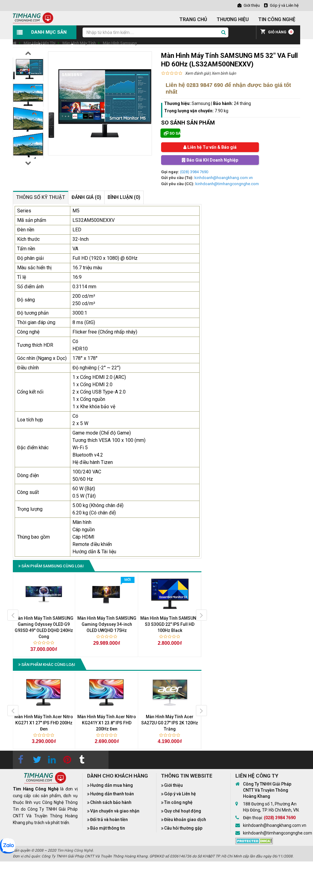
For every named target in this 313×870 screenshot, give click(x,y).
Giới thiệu (173, 785)
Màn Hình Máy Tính (79, 43)
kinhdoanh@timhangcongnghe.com (227, 183)
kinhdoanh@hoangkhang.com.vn (223, 177)
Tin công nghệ (178, 802)
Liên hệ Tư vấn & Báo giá (211, 147)
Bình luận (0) (124, 197)
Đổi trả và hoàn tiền (109, 819)
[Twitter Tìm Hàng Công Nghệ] (36, 760)
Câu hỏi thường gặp (183, 828)
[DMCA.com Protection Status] (254, 840)
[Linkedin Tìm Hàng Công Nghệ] (51, 760)
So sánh (174, 133)
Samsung (201, 103)
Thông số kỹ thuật (40, 197)
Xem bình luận (224, 73)
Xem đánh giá (197, 73)
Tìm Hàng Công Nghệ (75, 850)
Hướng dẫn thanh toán (112, 793)
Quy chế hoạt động (182, 810)
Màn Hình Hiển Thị (39, 43)
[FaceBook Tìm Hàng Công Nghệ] (20, 760)
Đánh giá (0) (86, 197)
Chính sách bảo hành (110, 802)
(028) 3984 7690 (194, 172)
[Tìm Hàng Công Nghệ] (33, 17)
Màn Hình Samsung (120, 43)
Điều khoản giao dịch (185, 819)
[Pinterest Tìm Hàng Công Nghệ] (66, 760)
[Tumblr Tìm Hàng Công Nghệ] (82, 760)
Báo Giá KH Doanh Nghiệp (212, 160)
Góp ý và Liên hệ (180, 793)
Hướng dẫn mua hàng (111, 785)
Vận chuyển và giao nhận (114, 810)
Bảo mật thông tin (107, 828)
